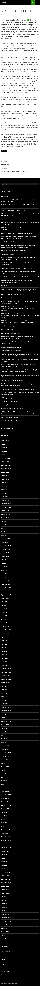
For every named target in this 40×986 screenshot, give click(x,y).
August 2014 (5, 931)
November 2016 (6, 840)
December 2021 (6, 626)
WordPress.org (5, 975)
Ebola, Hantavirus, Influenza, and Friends (13, 210)
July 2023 (4, 560)
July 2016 (4, 854)
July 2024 (4, 521)
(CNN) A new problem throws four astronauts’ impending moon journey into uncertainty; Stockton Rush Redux (18, 290)
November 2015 (6, 882)
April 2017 (4, 823)
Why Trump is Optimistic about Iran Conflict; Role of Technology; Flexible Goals (17, 281)
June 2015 (4, 900)
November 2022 (6, 588)
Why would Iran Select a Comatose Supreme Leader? (16, 268)
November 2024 (6, 507)
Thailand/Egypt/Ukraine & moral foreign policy (15, 170)
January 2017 (5, 833)
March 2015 (4, 910)
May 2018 (4, 777)
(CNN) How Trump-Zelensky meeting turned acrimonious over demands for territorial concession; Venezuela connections (20, 412)
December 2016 (6, 837)
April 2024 (4, 532)
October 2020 (5, 675)
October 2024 (5, 510)
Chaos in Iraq (5, 163)
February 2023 (5, 577)
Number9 (16, 15)
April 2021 (4, 654)
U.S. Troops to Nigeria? (8, 398)
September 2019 (6, 721)
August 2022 (5, 598)
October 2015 (5, 886)
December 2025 (6, 465)
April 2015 (4, 907)
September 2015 (6, 889)
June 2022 (4, 605)
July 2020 (4, 686)
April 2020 (4, 696)
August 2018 (5, 767)
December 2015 (6, 879)
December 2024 (6, 503)
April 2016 (4, 865)
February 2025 (5, 496)
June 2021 (4, 647)
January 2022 (5, 623)
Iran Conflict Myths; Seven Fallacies (11, 242)
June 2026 (4, 444)
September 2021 (6, 637)
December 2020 (6, 668)
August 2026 (5, 440)
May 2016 (4, 861)
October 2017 (5, 802)
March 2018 (4, 784)
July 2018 (4, 770)
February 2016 (5, 872)
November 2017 (6, 798)
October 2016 (5, 844)
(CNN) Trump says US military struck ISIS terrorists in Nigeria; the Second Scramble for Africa (19, 355)
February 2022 (5, 619)
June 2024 (4, 525)
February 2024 (5, 539)
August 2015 (5, 893)
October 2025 (5, 472)
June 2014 (4, 939)
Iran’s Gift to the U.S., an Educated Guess (13, 250)
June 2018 (4, 774)
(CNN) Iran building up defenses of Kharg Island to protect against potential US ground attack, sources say (18, 246)
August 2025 (5, 479)
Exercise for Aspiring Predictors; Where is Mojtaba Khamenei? (20, 277)
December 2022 (6, 584)
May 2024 (4, 528)
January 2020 (5, 707)
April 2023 (4, 570)
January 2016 (5, 875)
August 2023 (5, 556)
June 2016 (4, 858)
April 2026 (4, 451)
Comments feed (5, 971)
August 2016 (5, 851)
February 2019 (5, 746)
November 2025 (6, 468)
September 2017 (6, 805)
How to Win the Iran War (8, 219)
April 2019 (4, 739)
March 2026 (4, 454)
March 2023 (4, 574)
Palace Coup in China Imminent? (11, 298)
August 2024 (5, 517)
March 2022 (4, 616)
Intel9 (3, 2)
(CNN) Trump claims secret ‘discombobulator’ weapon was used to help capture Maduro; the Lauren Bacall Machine (18, 321)
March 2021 (4, 658)
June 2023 (4, 563)
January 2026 (5, 461)
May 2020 (4, 693)
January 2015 (5, 914)
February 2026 (5, 458)
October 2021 (5, 633)
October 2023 (5, 553)
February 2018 (5, 788)
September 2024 (6, 514)
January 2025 (5, 500)
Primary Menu (37, 2)
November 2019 (6, 714)
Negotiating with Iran (7, 254)
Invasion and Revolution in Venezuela (12, 408)
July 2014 (4, 935)
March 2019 (4, 742)
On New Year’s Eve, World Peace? (11, 350)
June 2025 (4, 482)
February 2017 (5, 830)
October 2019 (5, 717)
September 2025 (6, 475)
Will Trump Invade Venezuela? (10, 417)
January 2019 (5, 749)
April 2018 (4, 781)
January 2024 (5, 542)
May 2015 (4, 903)
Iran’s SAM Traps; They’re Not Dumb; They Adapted (16, 233)
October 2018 (5, 760)
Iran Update (4, 196)
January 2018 (5, 791)
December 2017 (6, 795)
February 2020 (5, 703)
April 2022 (4, 612)
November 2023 (6, 549)
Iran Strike (4, 285)
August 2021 (5, 640)
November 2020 (6, 672)
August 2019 (5, 724)
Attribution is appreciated (9, 401)
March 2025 (4, 493)
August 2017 (5, 809)
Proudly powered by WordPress (9, 983)
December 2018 (6, 753)
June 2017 (4, 816)
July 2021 (4, 644)
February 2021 (5, 661)
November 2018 (6, 756)
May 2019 (4, 735)
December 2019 (6, 710)
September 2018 (6, 763)
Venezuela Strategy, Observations (11, 347)
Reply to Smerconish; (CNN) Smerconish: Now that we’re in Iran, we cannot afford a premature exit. (19, 237)
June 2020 (4, 689)
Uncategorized (5, 951)
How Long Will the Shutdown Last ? (11, 405)
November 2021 (6, 630)
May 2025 (4, 486)
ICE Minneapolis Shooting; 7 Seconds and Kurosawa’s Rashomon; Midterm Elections (17, 337)
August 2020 (5, 682)
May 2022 (4, 609)
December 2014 (6, 917)
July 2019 (4, 728)
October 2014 (5, 924)
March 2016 (4, 868)
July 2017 (4, 812)
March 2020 (4, 700)
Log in (3, 964)
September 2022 (6, 595)
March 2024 (4, 535)
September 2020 (6, 679)
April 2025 (4, 489)
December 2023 (6, 546)
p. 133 (27, 20)
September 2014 (6, 928)
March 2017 (4, 826)
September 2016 (6, 847)
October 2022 (5, 591)
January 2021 (5, 665)
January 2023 (5, 581)
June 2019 (4, 732)
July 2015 (4, 896)
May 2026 (4, 447)
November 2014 (6, 921)
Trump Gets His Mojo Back (9, 421)
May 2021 (4, 651)
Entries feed (4, 968)
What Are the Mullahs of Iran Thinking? (13, 294)
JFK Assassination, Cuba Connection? (12, 380)
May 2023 (4, 567)
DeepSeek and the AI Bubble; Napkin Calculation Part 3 (17, 389)
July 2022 (4, 602)
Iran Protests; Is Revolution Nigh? (11, 333)
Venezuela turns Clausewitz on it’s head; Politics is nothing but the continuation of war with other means (19, 370)
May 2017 (4, 819)
